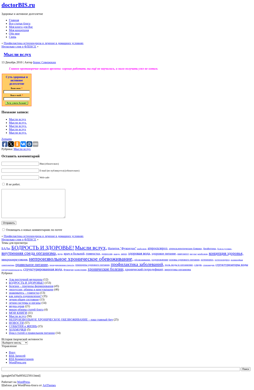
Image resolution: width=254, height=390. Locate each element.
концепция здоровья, (226, 253)
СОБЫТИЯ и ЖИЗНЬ (23, 326)
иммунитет (183, 254)
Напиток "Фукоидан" (122, 248)
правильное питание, (32, 264)
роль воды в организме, (179, 264)
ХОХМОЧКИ (17, 329)
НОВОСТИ (16, 322)
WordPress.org (17, 362)
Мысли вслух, (91, 248)
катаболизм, (202, 254)
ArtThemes (49, 385)
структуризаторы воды (232, 264)
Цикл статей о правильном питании (32, 332)
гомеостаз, (93, 253)
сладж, (198, 264)
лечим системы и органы (25, 302)
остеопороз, (207, 259)
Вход (12, 352)
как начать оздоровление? (25, 296)
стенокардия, (209, 265)
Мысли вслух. (18, 122)
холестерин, (80, 269)
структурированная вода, (43, 269)
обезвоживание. (142, 260)
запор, (124, 254)
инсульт (193, 254)
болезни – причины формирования (31, 286)
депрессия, (107, 254)
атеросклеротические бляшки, (185, 248)
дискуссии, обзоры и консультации (31, 289)
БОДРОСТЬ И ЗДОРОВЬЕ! (42, 248)
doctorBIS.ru (18, 4)
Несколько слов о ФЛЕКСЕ (18, 46)
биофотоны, (210, 248)
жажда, (117, 254)
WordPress (23, 382)
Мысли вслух (17, 54)
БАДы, (6, 248)
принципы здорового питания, (92, 264)
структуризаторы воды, (11, 270)
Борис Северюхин (44, 62)
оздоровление (160, 259)
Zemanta (6, 139)
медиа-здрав (16, 306)
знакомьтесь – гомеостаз (24, 292)
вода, (60, 254)
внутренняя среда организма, (29, 253)
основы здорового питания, (184, 259)
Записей (17, 355)
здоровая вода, (139, 253)
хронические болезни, (106, 269)
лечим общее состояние (24, 299)
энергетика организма (177, 269)
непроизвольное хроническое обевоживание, (81, 259)
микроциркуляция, (14, 259)
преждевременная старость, (62, 265)
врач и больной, (74, 253)
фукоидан (69, 269)
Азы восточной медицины (26, 279)
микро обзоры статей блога (26, 309)
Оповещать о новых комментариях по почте (34, 229)
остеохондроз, (222, 260)
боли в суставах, (224, 249)
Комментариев (21, 359)
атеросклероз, (158, 248)
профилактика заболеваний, (137, 264)
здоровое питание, (164, 253)
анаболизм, (142, 249)
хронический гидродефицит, (144, 269)
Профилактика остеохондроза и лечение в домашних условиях (43, 43)
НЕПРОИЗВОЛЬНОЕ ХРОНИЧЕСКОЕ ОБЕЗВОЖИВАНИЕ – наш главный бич (61, 319)
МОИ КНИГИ (18, 312)
